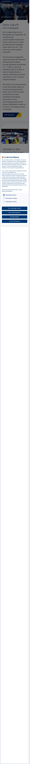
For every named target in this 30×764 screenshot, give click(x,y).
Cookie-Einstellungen (14, 221)
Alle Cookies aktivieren (14, 212)
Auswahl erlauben (14, 216)
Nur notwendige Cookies (14, 208)
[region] (14, 458)
